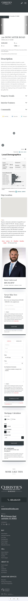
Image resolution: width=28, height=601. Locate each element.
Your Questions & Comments (10, 366)
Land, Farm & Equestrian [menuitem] (6, 583)
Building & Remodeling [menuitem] (6, 581)
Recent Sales (11, 285)
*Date (5, 355)
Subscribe (14, 326)
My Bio (20, 285)
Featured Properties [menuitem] (5, 535)
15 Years (13, 419)
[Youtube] (6, 524)
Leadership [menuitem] (3, 568)
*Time (5, 361)
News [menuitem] (2, 567)
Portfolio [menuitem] (3, 556)
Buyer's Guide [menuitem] (4, 543)
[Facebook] (1, 524)
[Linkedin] (4, 524)
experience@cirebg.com (10, 509)
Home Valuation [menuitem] (4, 552)
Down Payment (7, 429)
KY (11, 241)
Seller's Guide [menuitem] (4, 554)
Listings (8, 241)
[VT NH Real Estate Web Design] (14, 590)
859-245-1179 (21, 3)
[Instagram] (9, 524)
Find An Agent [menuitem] (4, 541)
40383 (4, 243)
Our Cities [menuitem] (3, 537)
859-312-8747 (9, 283)
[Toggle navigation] (25, 3)
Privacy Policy (16, 320)
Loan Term (7, 416)
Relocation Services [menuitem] (5, 545)
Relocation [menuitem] (3, 580)
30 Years (8, 419)
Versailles (22, 241)
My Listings (6, 285)
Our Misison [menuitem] (4, 572)
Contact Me (16, 285)
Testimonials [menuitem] (4, 570)
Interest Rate (7, 435)
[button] (2, 25)
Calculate (14, 443)
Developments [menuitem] (4, 539)
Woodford (16, 241)
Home (3, 241)
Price (5, 423)
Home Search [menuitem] (4, 533)
